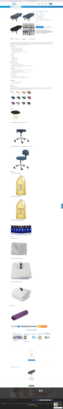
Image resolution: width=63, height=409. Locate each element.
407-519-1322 (12, 1)
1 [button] (21, 36)
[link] (48, 27)
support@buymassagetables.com (18, 1)
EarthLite (31, 377)
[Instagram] (41, 390)
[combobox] (25, 4)
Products (13, 8)
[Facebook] (39, 390)
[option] (16, 23)
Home (10, 8)
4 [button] (23, 36)
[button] (10, 24)
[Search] (26, 4)
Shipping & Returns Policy (40, 33)
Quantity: (37, 22)
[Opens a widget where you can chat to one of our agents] (58, 405)
